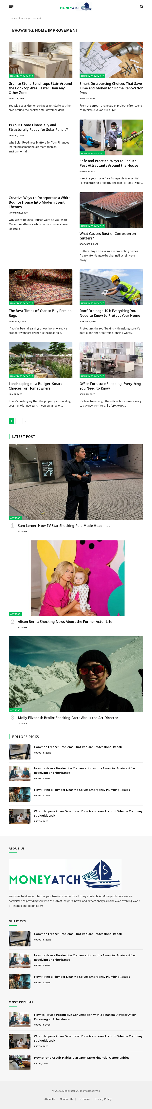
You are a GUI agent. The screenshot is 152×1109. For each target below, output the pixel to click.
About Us (49, 1099)
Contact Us (66, 1099)
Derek (24, 531)
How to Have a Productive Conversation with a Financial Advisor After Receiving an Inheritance (85, 770)
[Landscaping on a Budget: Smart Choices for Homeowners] (40, 360)
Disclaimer (84, 1099)
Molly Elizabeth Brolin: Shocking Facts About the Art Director (68, 717)
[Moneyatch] (76, 6)
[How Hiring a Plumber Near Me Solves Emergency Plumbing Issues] (19, 794)
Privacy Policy (103, 1099)
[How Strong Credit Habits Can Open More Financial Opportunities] (19, 1062)
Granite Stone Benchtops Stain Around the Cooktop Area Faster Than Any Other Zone (40, 88)
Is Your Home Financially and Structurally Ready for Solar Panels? (38, 127)
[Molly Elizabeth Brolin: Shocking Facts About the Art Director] (76, 674)
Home (12, 18)
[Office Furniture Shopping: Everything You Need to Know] (111, 360)
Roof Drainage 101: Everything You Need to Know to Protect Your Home (110, 313)
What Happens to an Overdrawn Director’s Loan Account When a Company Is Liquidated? (88, 813)
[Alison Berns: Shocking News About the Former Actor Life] (76, 578)
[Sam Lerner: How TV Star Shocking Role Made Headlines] (76, 482)
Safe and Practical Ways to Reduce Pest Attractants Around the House (109, 163)
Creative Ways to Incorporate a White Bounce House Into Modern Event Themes (39, 202)
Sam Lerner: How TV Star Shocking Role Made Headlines (64, 525)
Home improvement (21, 76)
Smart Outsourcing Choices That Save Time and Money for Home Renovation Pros (111, 88)
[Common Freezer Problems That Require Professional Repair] (19, 751)
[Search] (141, 6)
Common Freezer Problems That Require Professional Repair (78, 747)
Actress (15, 518)
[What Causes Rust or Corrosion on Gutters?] (111, 210)
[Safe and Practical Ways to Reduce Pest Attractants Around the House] (111, 137)
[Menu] (11, 6)
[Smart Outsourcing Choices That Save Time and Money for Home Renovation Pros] (111, 60)
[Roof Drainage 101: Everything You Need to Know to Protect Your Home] (111, 287)
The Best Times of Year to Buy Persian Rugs (40, 313)
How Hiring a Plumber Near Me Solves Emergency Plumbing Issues (82, 790)
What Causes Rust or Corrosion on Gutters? (108, 235)
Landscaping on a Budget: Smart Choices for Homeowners (35, 386)
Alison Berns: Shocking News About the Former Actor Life (65, 621)
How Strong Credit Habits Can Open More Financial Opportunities (82, 1057)
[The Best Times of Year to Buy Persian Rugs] (40, 287)
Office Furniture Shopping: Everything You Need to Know (110, 386)
